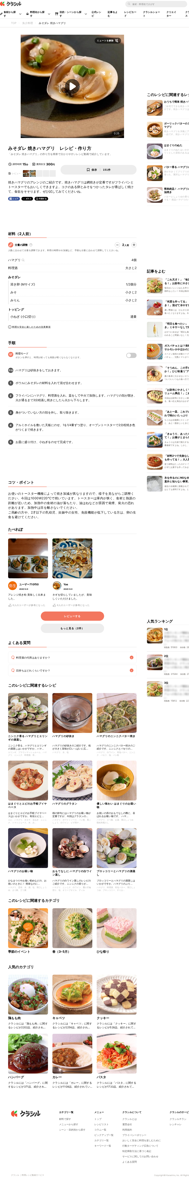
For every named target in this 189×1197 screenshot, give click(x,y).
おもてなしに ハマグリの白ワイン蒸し (72, 872)
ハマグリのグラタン (64, 803)
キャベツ (58, 1018)
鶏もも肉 (14, 1018)
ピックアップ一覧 (104, 1135)
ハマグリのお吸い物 (20, 871)
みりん (15, 300)
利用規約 (127, 1129)
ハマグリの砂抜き (63, 736)
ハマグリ (14, 260)
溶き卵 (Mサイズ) (22, 284)
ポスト (29, 199)
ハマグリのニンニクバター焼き (116, 736)
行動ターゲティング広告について (140, 1145)
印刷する (43, 198)
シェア (15, 199)
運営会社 (127, 1124)
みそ (13, 292)
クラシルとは (129, 1118)
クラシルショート (151, 14)
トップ (98, 1118)
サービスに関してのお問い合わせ (140, 1156)
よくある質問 (129, 1161)
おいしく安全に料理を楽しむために (141, 1140)
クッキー (103, 1018)
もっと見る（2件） (72, 628)
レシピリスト (101, 1124)
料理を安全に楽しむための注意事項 (31, 326)
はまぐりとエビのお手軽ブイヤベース (27, 805)
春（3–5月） (61, 951)
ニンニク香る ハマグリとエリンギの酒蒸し (28, 737)
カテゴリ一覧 (101, 1140)
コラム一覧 (100, 1129)
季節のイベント (19, 951)
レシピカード (130, 14)
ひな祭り (103, 951)
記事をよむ (113, 14)
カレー (57, 1077)
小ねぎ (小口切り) (22, 316)
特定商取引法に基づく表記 (136, 1151)
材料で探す (65, 1118)
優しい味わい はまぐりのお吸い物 (116, 805)
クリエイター (171, 14)
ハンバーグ (16, 1077)
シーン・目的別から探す (72, 1129)
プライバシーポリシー (134, 1135)
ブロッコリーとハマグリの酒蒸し (116, 872)
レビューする (72, 616)
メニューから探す (68, 1124)
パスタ (101, 1077)
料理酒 (13, 268)
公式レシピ (96, 14)
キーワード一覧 (102, 1145)
